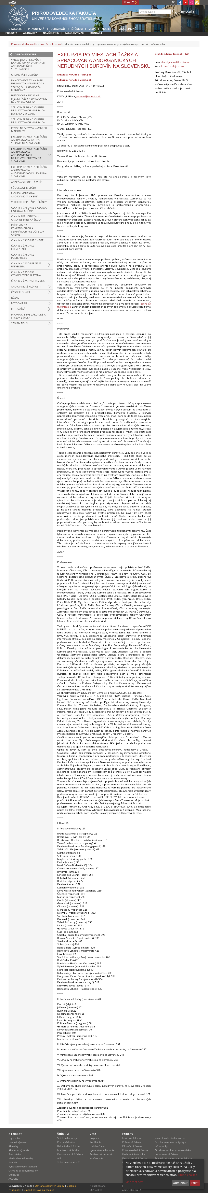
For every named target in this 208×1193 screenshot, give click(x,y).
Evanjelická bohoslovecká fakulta (173, 1158)
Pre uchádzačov (66, 1142)
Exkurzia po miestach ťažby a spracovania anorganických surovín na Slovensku (29, 171)
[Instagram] (191, 2)
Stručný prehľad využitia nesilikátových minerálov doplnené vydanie (28, 110)
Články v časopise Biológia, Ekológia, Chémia (29, 209)
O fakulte (15, 29)
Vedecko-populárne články (29, 202)
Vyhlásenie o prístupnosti (23, 1166)
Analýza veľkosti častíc (26, 182)
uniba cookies (187, 1175)
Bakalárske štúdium (68, 1146)
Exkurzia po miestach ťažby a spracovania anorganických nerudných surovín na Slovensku (29, 155)
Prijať (194, 1183)
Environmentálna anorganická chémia (24, 195)
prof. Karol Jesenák (50, 44)
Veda (92, 29)
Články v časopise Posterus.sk (22, 256)
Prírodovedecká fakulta (24, 44)
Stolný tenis (19, 323)
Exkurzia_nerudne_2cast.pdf (74, 80)
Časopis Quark (20, 292)
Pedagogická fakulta (133, 1154)
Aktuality (30, 33)
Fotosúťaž (18, 309)
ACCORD (13, 1178)
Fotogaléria (19, 303)
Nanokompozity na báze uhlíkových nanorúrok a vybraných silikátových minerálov (27, 85)
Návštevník (51, 33)
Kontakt (96, 33)
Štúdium (77, 29)
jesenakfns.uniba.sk (88, 96)
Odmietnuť (180, 1183)
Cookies (71, 1186)
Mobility (107, 29)
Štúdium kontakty (67, 1138)
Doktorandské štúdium (70, 1154)
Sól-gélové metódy (23, 188)
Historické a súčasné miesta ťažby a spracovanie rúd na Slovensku (29, 98)
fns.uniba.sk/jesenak (172, 66)
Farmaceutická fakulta (134, 1158)
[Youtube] (185, 2)
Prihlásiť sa (188, 11)
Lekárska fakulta (131, 1138)
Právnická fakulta (132, 1142)
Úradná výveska (18, 1142)
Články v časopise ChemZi (27, 240)
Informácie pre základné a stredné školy (28, 316)
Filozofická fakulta (132, 1146)
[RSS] (197, 2)
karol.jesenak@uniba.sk (175, 62)
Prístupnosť (15, 1190)
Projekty (94, 1138)
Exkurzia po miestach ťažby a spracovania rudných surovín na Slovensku (29, 140)
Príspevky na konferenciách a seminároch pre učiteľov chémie (27, 229)
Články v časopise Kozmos (28, 281)
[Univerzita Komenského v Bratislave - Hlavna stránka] (18, 15)
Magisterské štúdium (69, 1150)
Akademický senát (19, 1150)
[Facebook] (179, 2)
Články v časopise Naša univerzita (26, 265)
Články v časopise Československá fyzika (26, 273)
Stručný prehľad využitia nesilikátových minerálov (28, 121)
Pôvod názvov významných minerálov (29, 129)
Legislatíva (15, 1138)
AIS (59, 1158)
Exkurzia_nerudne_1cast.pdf (74, 74)
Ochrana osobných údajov (23, 1170)
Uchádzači (58, 29)
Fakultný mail (74, 33)
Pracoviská (36, 29)
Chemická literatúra (24, 74)
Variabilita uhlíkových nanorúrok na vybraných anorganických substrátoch (28, 64)
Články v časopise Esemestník (22, 247)
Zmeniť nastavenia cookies (39, 1190)
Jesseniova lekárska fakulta (170, 1138)
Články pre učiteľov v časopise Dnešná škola (26, 218)
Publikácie (95, 1142)
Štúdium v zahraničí (68, 1162)
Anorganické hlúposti (25, 286)
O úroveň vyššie (26, 54)
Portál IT (129, 2)
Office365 (14, 1174)
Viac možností (135, 1182)
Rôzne (15, 297)
